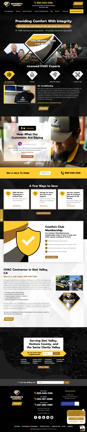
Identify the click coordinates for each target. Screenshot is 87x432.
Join (66, 382)
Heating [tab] (32, 81)
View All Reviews (27, 156)
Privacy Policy (66, 404)
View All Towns (43, 367)
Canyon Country (37, 359)
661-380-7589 (44, 405)
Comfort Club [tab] (78, 81)
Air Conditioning (45, 86)
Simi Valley (60, 361)
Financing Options (78, 7)
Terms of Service (71, 404)
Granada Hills (60, 359)
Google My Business (51, 417)
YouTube (43, 417)
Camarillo (24, 359)
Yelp (47, 417)
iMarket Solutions (36, 429)
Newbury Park (37, 361)
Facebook (35, 417)
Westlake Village (49, 363)
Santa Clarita (48, 361)
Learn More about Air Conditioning (49, 103)
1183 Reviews (30, 128)
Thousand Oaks (25, 363)
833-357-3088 (44, 399)
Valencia (35, 363)
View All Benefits (51, 257)
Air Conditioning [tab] (9, 81)
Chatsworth (48, 359)
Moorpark (24, 361)
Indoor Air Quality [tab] (55, 81)
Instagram (39, 417)
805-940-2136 (45, 3)
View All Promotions (43, 213)
